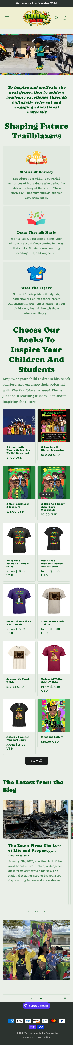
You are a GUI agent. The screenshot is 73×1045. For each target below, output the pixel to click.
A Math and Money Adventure (18, 505)
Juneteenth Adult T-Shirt (52, 623)
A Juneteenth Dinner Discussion (52, 448)
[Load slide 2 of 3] (36, 998)
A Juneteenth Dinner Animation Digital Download (18, 450)
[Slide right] (44, 912)
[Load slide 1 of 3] (32, 998)
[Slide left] (29, 912)
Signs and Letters (52, 737)
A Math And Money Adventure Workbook (53, 507)
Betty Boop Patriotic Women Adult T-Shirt (52, 563)
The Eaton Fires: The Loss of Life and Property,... (34, 848)
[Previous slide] (26, 998)
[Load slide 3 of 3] (41, 998)
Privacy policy (42, 1037)
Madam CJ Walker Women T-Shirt (17, 738)
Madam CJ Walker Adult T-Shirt (52, 680)
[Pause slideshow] (66, 998)
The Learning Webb (34, 1033)
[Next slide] (47, 998)
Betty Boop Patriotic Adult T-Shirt (17, 563)
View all (37, 760)
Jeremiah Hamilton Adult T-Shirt (18, 623)
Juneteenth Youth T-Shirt (18, 680)
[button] (7, 18)
